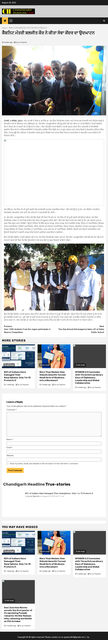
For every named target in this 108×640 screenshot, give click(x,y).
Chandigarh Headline (24, 484)
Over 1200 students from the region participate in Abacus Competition (27, 329)
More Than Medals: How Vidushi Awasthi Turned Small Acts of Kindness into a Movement (53, 376)
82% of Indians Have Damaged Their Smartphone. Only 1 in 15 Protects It (17, 376)
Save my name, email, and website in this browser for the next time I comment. (44, 463)
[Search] (104, 20)
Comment (12, 410)
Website (10, 455)
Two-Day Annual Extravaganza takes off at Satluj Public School (81, 329)
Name (10, 439)
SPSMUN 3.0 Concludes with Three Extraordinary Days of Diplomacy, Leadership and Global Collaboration (89, 377)
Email (10, 447)
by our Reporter (21, 42)
